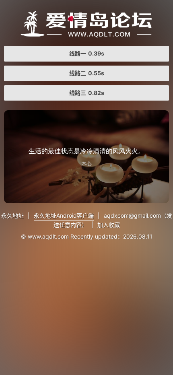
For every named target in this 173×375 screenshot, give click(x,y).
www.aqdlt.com (48, 236)
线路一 (86, 53)
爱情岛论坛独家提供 (86, 24)
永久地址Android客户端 (64, 215)
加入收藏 (108, 224)
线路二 (86, 73)
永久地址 (12, 215)
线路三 (86, 92)
